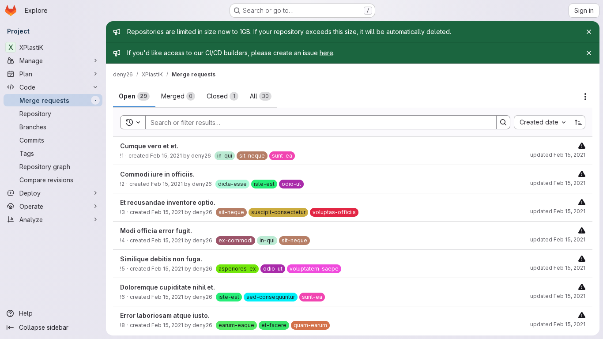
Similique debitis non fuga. (161, 259)
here (326, 52)
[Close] (589, 31)
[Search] (503, 122)
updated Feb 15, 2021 (557, 154)
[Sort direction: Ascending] (578, 122)
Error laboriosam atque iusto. (165, 315)
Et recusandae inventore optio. (167, 202)
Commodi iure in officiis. (157, 174)
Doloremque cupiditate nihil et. (167, 287)
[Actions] (585, 97)
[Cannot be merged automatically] (581, 145)
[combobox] (542, 122)
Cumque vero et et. (149, 146)
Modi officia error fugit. (156, 230)
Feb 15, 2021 (166, 155)
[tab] (134, 96)
